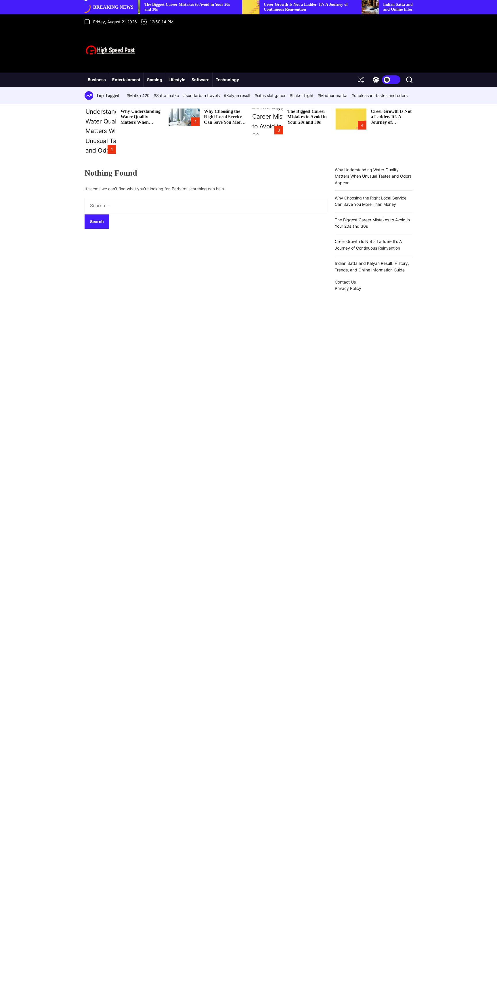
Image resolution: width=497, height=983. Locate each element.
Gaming (154, 79)
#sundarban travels (202, 95)
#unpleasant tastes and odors (379, 95)
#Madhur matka (333, 95)
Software (200, 79)
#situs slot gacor (271, 95)
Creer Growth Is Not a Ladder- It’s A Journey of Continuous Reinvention (283, 7)
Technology (227, 79)
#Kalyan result (238, 95)
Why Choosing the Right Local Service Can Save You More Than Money (223, 119)
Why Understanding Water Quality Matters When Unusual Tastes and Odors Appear (140, 122)
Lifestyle (177, 79)
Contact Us (345, 282)
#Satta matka (167, 95)
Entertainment (126, 79)
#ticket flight (302, 95)
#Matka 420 (139, 95)
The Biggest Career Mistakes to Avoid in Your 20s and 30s (307, 117)
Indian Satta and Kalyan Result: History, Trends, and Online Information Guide (403, 7)
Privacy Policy (348, 288)
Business (97, 79)
